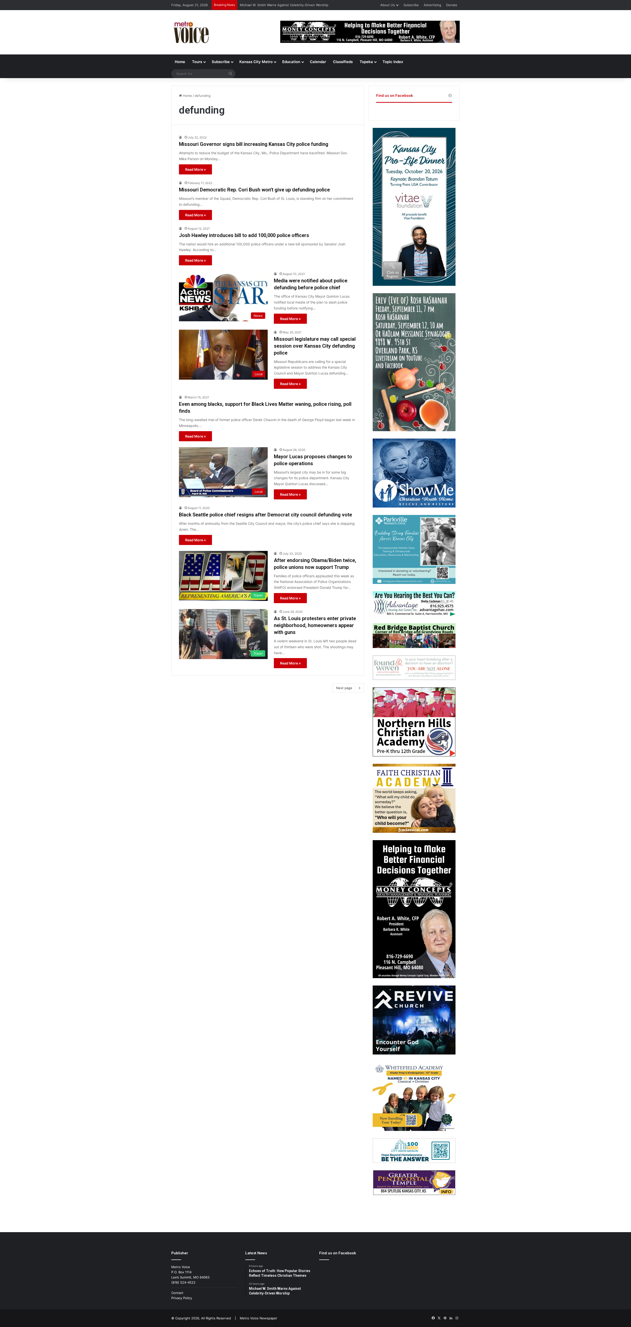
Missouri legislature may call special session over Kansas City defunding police (315, 346)
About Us (387, 5)
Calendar (318, 61)
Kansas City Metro (256, 61)
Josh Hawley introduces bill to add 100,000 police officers (244, 235)
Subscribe (411, 5)
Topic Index (393, 61)
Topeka (366, 61)
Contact (177, 1293)
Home (180, 61)
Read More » (195, 169)
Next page (344, 688)
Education (291, 61)
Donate (451, 5)
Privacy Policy (181, 1298)
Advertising (432, 5)
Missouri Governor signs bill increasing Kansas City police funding (253, 144)
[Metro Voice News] (190, 32)
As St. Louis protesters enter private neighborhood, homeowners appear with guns (315, 625)
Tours (197, 61)
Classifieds (343, 61)
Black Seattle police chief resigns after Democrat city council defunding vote (265, 515)
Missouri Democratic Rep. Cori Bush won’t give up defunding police (254, 190)
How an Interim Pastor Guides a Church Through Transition (285, 5)
